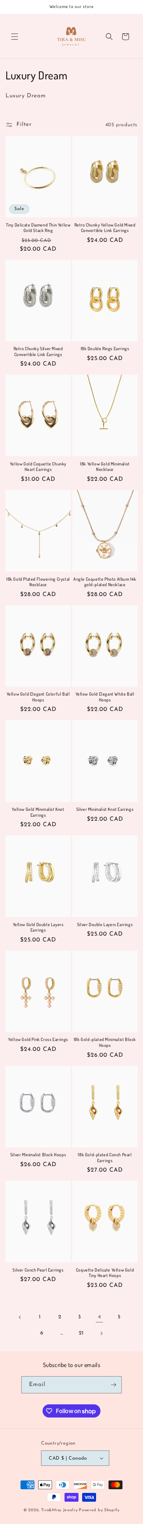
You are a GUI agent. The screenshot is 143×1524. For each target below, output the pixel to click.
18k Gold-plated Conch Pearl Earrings (105, 1157)
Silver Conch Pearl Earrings (37, 1270)
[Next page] (101, 1333)
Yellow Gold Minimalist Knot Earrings (38, 812)
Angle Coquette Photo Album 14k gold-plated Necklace (104, 582)
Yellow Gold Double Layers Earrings (38, 927)
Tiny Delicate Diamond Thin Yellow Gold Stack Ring (38, 227)
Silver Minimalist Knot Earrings (105, 809)
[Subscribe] (113, 1384)
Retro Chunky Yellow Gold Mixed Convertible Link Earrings (105, 227)
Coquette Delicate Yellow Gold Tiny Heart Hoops (105, 1272)
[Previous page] (20, 1317)
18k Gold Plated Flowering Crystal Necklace (38, 582)
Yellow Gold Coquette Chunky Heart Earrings (38, 466)
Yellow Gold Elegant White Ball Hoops (105, 697)
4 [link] (99, 1317)
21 (81, 1333)
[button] (15, 37)
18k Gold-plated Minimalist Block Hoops (105, 1042)
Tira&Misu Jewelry (59, 1510)
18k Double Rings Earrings (105, 348)
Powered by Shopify (99, 1510)
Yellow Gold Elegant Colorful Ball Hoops (38, 697)
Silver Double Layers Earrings (105, 924)
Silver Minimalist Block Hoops (38, 1154)
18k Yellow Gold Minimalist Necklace (105, 466)
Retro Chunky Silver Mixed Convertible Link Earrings (38, 351)
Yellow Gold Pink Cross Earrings (38, 1039)
